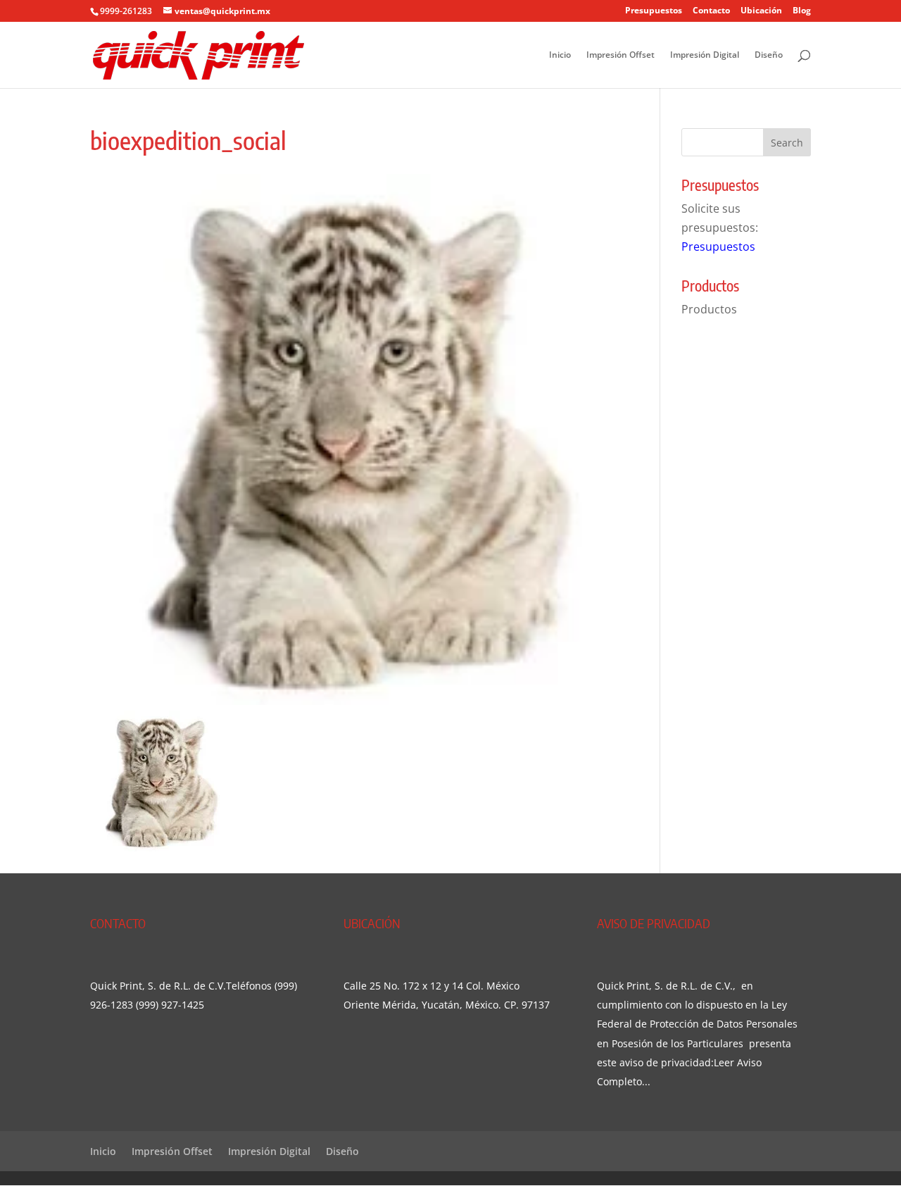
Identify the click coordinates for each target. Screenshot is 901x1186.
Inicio (560, 55)
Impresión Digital (704, 55)
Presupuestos (653, 11)
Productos (709, 309)
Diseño (769, 55)
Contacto (711, 11)
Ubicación (761, 11)
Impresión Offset (620, 55)
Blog (802, 11)
